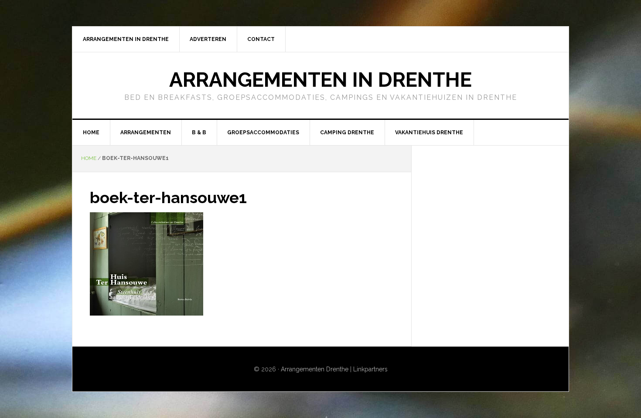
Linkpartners (370, 369)
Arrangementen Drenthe (314, 369)
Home (88, 158)
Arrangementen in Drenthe (320, 80)
